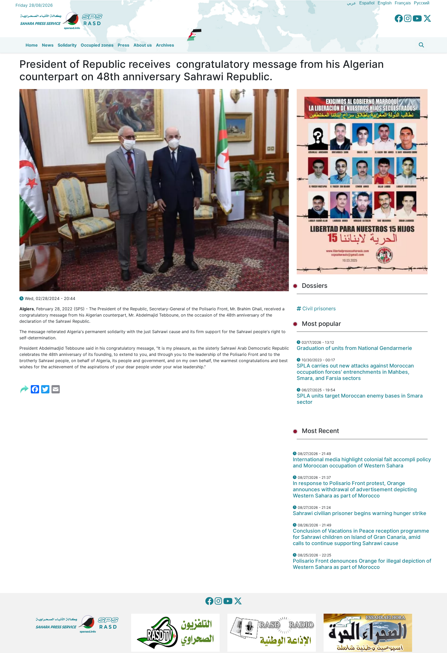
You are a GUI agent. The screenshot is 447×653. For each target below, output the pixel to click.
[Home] (63, 20)
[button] (421, 45)
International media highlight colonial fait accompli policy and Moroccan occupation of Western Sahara (362, 462)
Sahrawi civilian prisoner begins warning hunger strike (359, 513)
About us (142, 45)
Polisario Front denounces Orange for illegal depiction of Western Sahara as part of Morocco (362, 564)
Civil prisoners (319, 308)
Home (32, 45)
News (48, 45)
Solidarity (67, 45)
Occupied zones (97, 45)
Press (123, 45)
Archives (165, 45)
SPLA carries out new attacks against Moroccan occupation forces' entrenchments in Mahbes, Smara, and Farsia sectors (355, 372)
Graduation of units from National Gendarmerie (354, 348)
